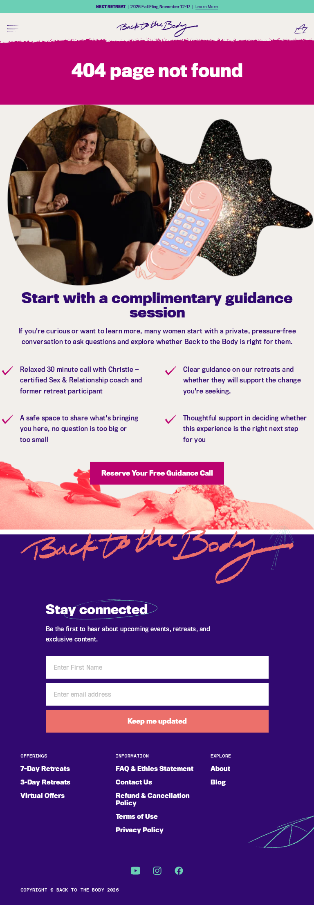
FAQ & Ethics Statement (154, 768)
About (220, 768)
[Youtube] (135, 871)
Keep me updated (157, 721)
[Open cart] (300, 29)
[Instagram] (157, 871)
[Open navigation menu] (13, 29)
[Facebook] (179, 871)
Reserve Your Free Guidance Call (157, 473)
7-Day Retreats (45, 768)
